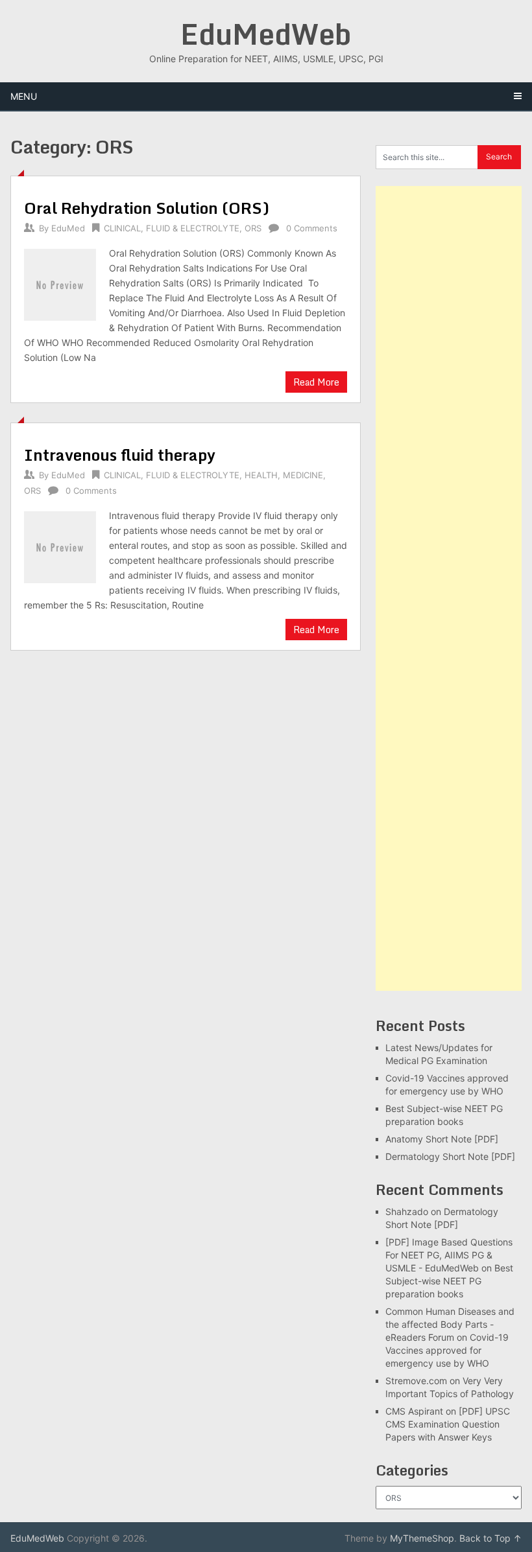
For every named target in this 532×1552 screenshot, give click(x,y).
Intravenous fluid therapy (119, 454)
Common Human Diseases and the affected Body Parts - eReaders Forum (449, 1324)
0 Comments (311, 228)
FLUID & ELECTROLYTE (192, 228)
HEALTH (261, 475)
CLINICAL (122, 228)
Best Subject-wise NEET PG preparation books (449, 1280)
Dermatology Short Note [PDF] (450, 1156)
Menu (23, 96)
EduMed (68, 228)
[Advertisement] (449, 588)
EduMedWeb (266, 33)
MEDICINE (303, 475)
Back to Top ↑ (490, 1538)
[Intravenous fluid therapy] (60, 545)
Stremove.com (416, 1380)
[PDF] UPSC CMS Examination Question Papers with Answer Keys (447, 1424)
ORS (253, 228)
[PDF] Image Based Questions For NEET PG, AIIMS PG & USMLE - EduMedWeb (449, 1254)
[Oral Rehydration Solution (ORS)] (60, 283)
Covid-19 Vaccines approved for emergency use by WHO (447, 1350)
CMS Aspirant (414, 1411)
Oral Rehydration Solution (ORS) (146, 207)
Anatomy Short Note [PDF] (441, 1138)
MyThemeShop (422, 1538)
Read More (316, 382)
